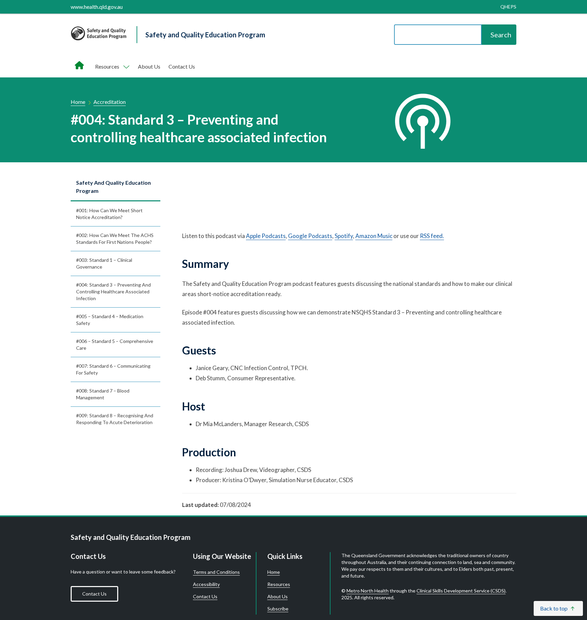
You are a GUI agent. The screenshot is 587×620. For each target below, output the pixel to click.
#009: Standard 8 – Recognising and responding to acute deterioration (114, 419)
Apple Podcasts (266, 235)
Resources (278, 584)
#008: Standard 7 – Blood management (102, 394)
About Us (149, 66)
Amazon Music (373, 235)
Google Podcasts (310, 235)
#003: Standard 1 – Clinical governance (104, 263)
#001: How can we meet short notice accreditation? (109, 213)
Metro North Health (367, 591)
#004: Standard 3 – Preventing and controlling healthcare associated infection (113, 291)
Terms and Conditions (216, 572)
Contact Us (181, 66)
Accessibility (206, 584)
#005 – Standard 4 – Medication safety (109, 319)
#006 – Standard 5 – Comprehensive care (114, 344)
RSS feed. (432, 235)
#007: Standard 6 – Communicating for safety (113, 369)
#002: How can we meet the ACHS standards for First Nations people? (115, 238)
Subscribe (277, 609)
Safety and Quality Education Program (113, 186)
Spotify (344, 235)
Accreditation (109, 101)
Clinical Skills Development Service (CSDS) (460, 591)
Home (78, 101)
